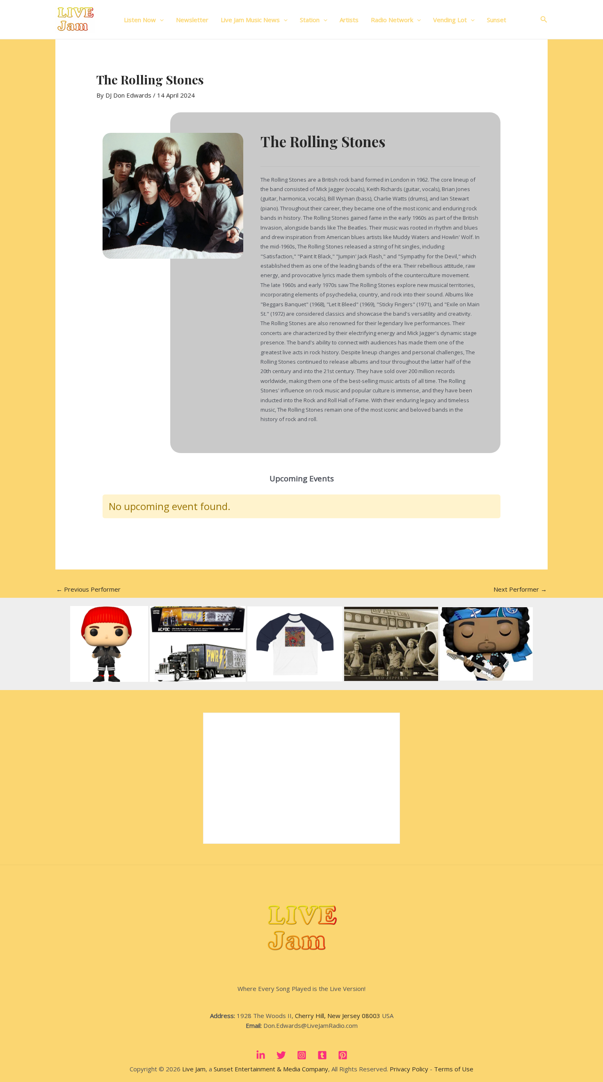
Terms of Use (453, 1069)
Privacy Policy (409, 1069)
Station (310, 20)
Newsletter (192, 20)
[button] (160, 19)
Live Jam (194, 1069)
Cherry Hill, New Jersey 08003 (337, 1015)
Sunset (496, 20)
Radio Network (392, 20)
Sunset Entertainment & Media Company (271, 1069)
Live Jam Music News (250, 20)
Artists (349, 20)
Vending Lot (450, 20)
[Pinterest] (342, 1055)
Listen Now (140, 20)
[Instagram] (301, 1055)
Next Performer (520, 589)
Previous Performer (88, 589)
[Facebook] (260, 1055)
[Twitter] (281, 1055)
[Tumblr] (322, 1055)
